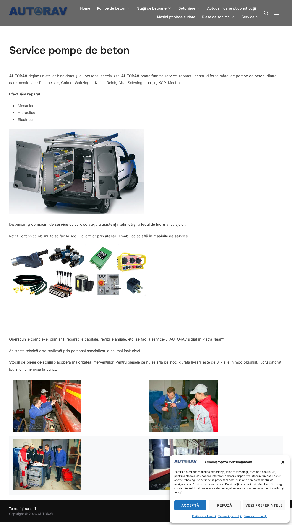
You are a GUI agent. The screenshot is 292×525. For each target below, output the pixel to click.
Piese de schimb (216, 17)
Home (85, 8)
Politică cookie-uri (204, 516)
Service (248, 17)
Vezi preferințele (264, 505)
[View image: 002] (47, 430)
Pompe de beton (111, 8)
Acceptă (190, 505)
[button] (283, 462)
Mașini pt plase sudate (176, 17)
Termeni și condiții (230, 516)
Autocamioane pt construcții (231, 8)
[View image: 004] (47, 489)
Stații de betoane (152, 8)
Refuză (224, 505)
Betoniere (186, 8)
